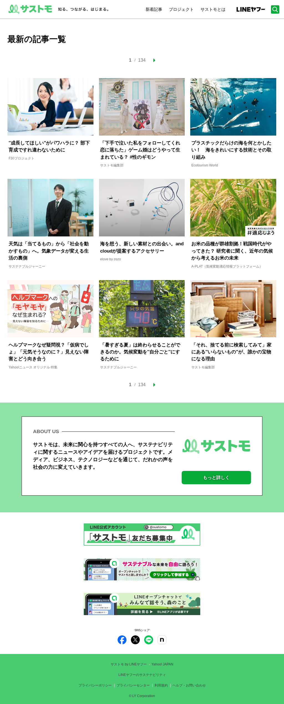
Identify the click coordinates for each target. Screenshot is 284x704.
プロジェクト (181, 9)
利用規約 (161, 685)
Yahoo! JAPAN (162, 664)
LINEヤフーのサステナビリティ (142, 675)
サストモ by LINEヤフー (129, 664)
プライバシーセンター (133, 685)
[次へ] (152, 60)
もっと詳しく (216, 477)
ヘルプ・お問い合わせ (189, 685)
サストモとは (213, 9)
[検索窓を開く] (275, 9)
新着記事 (154, 9)
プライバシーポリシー (95, 685)
